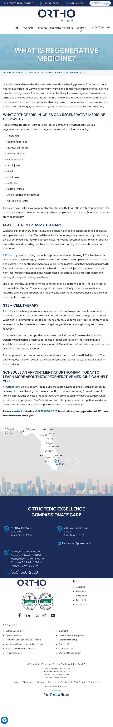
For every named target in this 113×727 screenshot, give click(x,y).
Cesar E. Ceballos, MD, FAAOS (56, 668)
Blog (50, 73)
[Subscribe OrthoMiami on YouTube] (53, 616)
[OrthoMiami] (56, 15)
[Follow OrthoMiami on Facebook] (21, 616)
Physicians (81, 591)
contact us (19, 411)
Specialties (81, 595)
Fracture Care (65, 644)
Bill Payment (76, 3)
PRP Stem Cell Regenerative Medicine (23, 639)
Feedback (65, 682)
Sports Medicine (13, 635)
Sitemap (52, 682)
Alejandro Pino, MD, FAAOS (56, 674)
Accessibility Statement (56, 686)
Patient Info (81, 600)
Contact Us (81, 604)
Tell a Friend (79, 682)
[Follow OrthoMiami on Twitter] (37, 616)
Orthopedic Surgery (15, 630)
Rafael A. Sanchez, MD (56, 677)
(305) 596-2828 (102, 27)
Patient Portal (51, 3)
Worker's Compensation (70, 652)
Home (16, 682)
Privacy (40, 682)
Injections (63, 630)
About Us (80, 586)
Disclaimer (28, 682)
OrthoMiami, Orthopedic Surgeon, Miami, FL (24, 73)
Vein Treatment (66, 648)
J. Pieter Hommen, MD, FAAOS (56, 671)
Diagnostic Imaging (68, 639)
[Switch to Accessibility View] (4, 720)
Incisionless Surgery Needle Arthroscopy (25, 644)
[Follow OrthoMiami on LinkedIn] (29, 616)
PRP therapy (10, 255)
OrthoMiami (13, 387)
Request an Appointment (20, 3)
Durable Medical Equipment (71, 635)
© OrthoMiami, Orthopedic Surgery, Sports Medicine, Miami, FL (56, 664)
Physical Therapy (14, 652)
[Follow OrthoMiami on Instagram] (45, 616)
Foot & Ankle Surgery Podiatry (20, 648)
